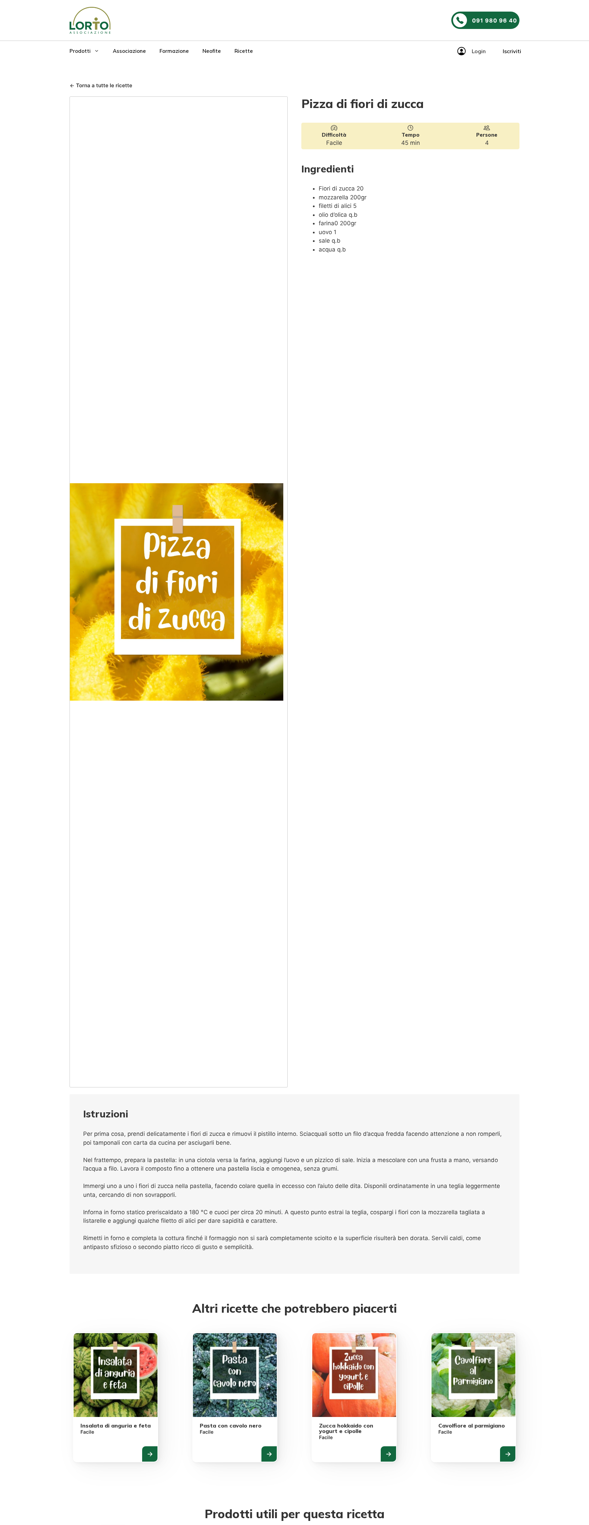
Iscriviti (512, 51)
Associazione (129, 51)
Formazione (174, 51)
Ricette (244, 51)
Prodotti (80, 51)
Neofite (211, 51)
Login (479, 51)
